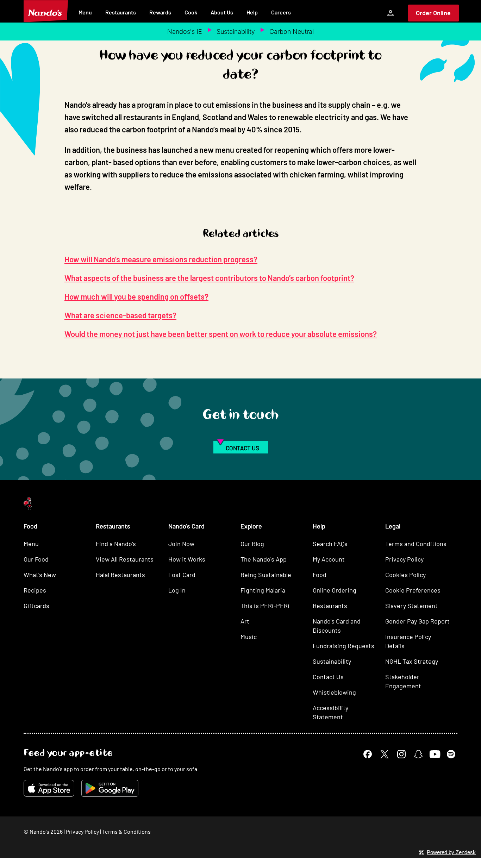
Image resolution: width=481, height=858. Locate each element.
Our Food (36, 559)
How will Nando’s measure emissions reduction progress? (160, 259)
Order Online (433, 13)
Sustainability (236, 31)
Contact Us (328, 677)
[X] (384, 754)
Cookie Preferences (413, 590)
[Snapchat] (418, 754)
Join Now (181, 543)
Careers (281, 12)
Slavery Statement (411, 605)
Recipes (35, 590)
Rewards (160, 12)
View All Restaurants (125, 559)
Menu (85, 12)
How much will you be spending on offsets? (136, 296)
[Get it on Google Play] (109, 788)
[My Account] (390, 13)
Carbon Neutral (291, 31)
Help (252, 12)
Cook (191, 12)
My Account (329, 559)
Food (319, 574)
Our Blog (252, 543)
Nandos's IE (184, 31)
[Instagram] (401, 754)
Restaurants (120, 12)
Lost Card (181, 574)
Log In (177, 590)
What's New (40, 574)
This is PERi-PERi (265, 605)
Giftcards (36, 605)
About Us (222, 12)
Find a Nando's (116, 543)
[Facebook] (367, 754)
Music (249, 636)
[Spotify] (451, 754)
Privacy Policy (404, 559)
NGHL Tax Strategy (411, 661)
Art (245, 621)
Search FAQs (330, 543)
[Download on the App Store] (49, 788)
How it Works (186, 559)
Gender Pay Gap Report (417, 621)
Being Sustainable (266, 574)
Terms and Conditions (415, 543)
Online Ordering (334, 590)
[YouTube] (434, 754)
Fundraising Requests (343, 646)
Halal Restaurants (120, 574)
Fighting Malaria (263, 590)
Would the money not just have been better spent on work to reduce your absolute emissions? (220, 333)
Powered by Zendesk (451, 852)
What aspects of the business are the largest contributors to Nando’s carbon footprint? (209, 277)
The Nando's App (264, 559)
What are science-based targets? (120, 315)
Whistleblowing (334, 692)
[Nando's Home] (46, 11)
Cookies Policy (405, 574)
